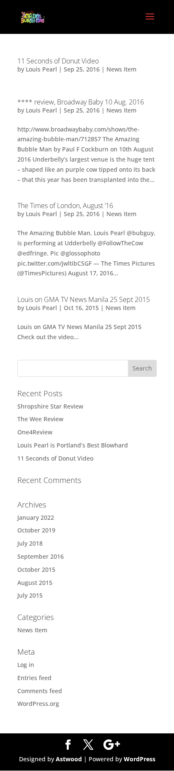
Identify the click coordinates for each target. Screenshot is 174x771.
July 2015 (30, 595)
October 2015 (36, 569)
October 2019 (36, 530)
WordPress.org (38, 704)
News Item (121, 69)
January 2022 (35, 517)
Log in (25, 665)
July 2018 (30, 543)
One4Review (34, 432)
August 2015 (34, 583)
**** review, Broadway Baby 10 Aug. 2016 (80, 102)
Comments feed (39, 691)
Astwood (69, 759)
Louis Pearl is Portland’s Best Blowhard (72, 445)
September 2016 (40, 556)
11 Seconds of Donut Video (58, 61)
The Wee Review (40, 419)
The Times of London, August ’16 (65, 205)
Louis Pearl (41, 69)
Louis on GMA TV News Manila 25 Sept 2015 (83, 299)
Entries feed (34, 678)
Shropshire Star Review (50, 406)
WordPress (139, 759)
